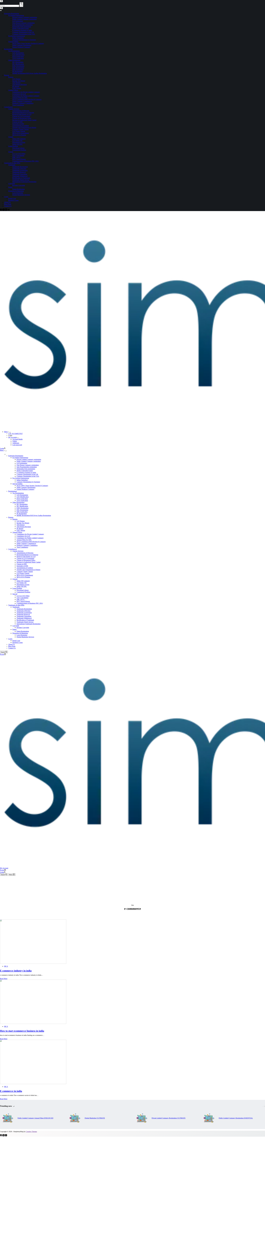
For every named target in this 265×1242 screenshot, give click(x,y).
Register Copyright (23, 627)
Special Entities (17, 484)
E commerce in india (11, 1091)
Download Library (23, 590)
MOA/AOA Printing (23, 577)
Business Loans (17, 642)
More (6, 432)
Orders (14, 441)
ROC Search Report (23, 601)
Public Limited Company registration (29, 461)
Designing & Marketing (20, 633)
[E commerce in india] (33, 1062)
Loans (10, 639)
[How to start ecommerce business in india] (33, 1001)
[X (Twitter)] (3, 1136)
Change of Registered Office (26, 560)
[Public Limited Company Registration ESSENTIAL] (209, 1118)
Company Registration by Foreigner (28, 482)
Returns (10, 517)
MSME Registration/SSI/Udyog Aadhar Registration (34, 515)
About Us (11, 644)
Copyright (15, 626)
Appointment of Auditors (25, 568)
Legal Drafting (17, 588)
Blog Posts (11, 646)
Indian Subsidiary (22, 480)
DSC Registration (22, 510)
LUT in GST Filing (23, 596)
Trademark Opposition (24, 616)
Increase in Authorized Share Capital (28, 562)
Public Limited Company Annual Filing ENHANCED (35, 1118)
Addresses (15, 443)
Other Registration (18, 502)
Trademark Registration (24, 609)
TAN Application (22, 500)
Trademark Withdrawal (24, 618)
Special (14, 594)
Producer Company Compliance (27, 545)
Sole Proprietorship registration (27, 467)
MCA (6, 966)
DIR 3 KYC (21, 599)
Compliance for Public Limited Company (30, 538)
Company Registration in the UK (27, 474)
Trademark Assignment (24, 612)
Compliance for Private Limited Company (30, 534)
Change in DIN (22, 564)
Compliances (12, 549)
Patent (14, 629)
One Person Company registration (28, 465)
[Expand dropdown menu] (10, 432)
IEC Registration (22, 504)
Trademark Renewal (23, 614)
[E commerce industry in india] (33, 941)
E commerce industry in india (16, 970)
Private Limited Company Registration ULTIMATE (169, 1118)
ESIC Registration (22, 508)
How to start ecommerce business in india (22, 1030)
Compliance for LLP (23, 536)
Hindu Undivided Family (25, 471)
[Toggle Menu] (5, 454)
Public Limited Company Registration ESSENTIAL (236, 1118)
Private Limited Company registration (29, 459)
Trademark (15, 607)
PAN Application (22, 499)
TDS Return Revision (24, 527)
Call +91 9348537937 (15, 433)
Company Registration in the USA (28, 476)
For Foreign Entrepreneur (20, 478)
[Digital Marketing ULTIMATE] (75, 1118)
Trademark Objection (23, 611)
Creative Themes (31, 1131)
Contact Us (12, 648)
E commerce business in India (26, 472)
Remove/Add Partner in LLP (26, 556)
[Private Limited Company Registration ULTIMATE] (142, 1118)
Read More (3, 978)
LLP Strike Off (21, 583)
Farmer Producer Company (25, 489)
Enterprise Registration (15, 456)
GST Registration (22, 495)
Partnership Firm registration (26, 469)
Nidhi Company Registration (26, 487)
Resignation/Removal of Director (27, 555)
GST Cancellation (22, 598)
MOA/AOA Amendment (25, 575)
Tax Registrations (18, 493)
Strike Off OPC (22, 586)
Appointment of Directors (25, 553)
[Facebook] (1, 1136)
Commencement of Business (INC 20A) (30, 603)
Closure (14, 579)
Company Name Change (25, 571)
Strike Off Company (23, 581)
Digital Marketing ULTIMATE (95, 1118)
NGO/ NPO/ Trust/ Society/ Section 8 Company (32, 485)
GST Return (21, 521)
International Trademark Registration (28, 624)
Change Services (17, 551)
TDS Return (21, 525)
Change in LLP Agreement (25, 558)
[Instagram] (6, 1136)
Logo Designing (22, 635)
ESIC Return (21, 530)
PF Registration (22, 513)
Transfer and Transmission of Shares (28, 570)
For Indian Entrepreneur (20, 457)
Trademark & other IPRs (16, 605)
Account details (17, 439)
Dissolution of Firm (23, 584)
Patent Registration (23, 631)
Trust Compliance (22, 547)
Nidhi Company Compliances (26, 543)
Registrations (12, 491)
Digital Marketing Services (25, 637)
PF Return (20, 528)
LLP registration (22, 463)
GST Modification (23, 497)
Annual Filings (17, 532)
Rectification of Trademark (25, 620)
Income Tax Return (23, 523)
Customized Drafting (23, 592)
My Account (12, 437)
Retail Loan (16, 640)
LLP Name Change (23, 573)
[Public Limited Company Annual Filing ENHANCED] (8, 1118)
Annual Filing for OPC (24, 540)
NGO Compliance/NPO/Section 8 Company (31, 541)
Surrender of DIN (22, 566)
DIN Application (22, 512)
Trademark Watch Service (25, 622)
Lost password (17, 445)
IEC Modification (22, 506)
